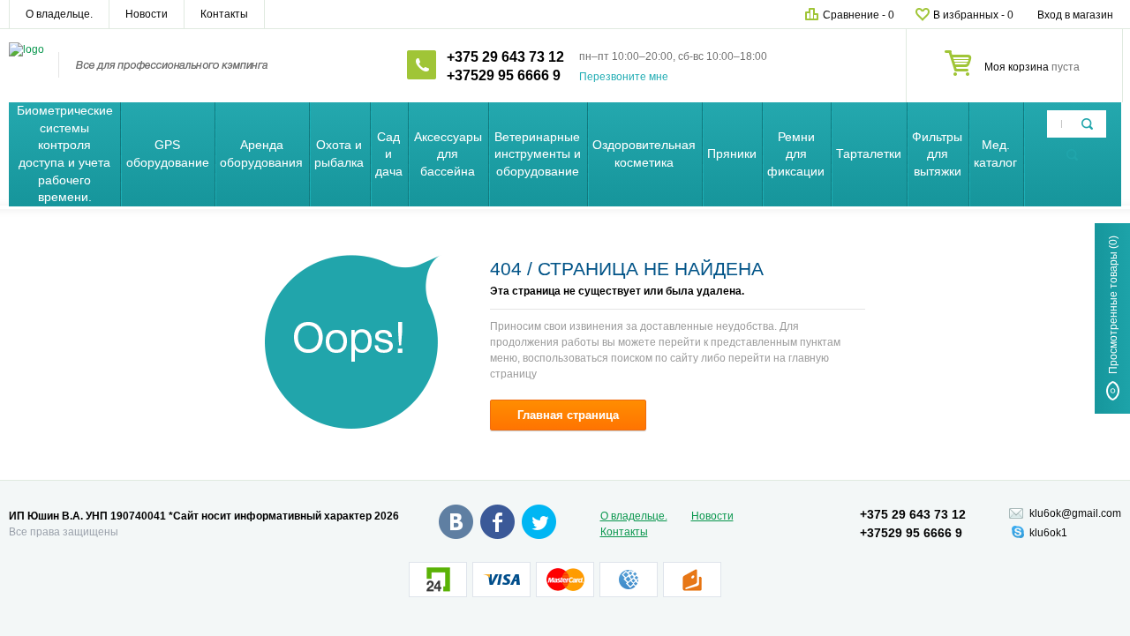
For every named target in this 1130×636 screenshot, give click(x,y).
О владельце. (59, 14)
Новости (146, 14)
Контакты (224, 14)
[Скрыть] (1072, 155)
